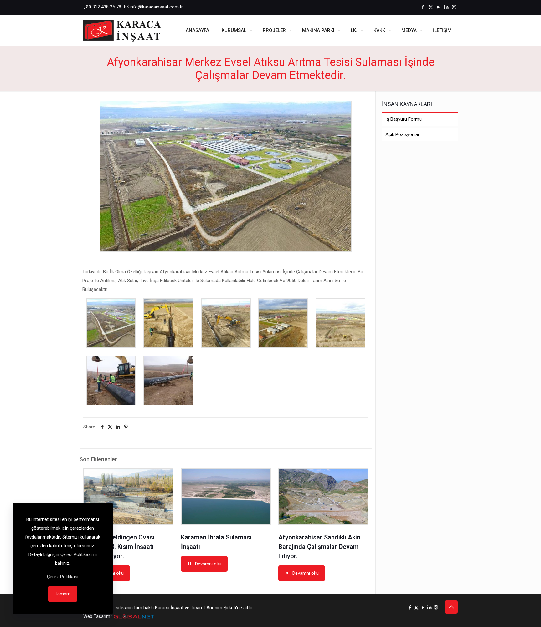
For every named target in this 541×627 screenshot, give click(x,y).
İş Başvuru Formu (403, 119)
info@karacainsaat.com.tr (156, 7)
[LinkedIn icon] (446, 7)
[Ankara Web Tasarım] (134, 616)
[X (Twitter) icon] (430, 7)
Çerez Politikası (76, 554)
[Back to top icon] (451, 607)
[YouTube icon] (438, 7)
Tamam (62, 594)
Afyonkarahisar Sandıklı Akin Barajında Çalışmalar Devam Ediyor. (319, 546)
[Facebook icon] (422, 7)
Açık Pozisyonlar (402, 134)
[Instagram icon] (454, 7)
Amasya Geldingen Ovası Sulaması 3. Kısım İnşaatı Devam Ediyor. (119, 546)
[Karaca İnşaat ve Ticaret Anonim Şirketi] (122, 30)
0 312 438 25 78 (105, 7)
